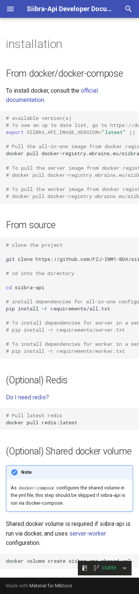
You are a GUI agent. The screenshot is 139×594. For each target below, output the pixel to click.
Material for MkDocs (50, 585)
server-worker (87, 533)
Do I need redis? (27, 397)
